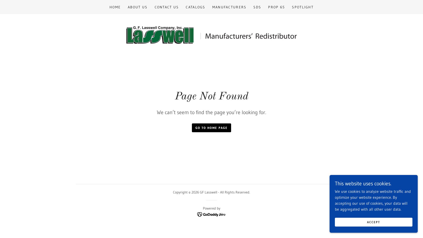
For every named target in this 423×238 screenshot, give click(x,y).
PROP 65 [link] (276, 7)
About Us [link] (137, 7)
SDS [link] (257, 7)
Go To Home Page (211, 128)
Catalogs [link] (195, 7)
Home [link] (115, 7)
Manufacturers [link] (229, 7)
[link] (211, 34)
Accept (373, 222)
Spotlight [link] (303, 7)
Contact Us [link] (167, 7)
